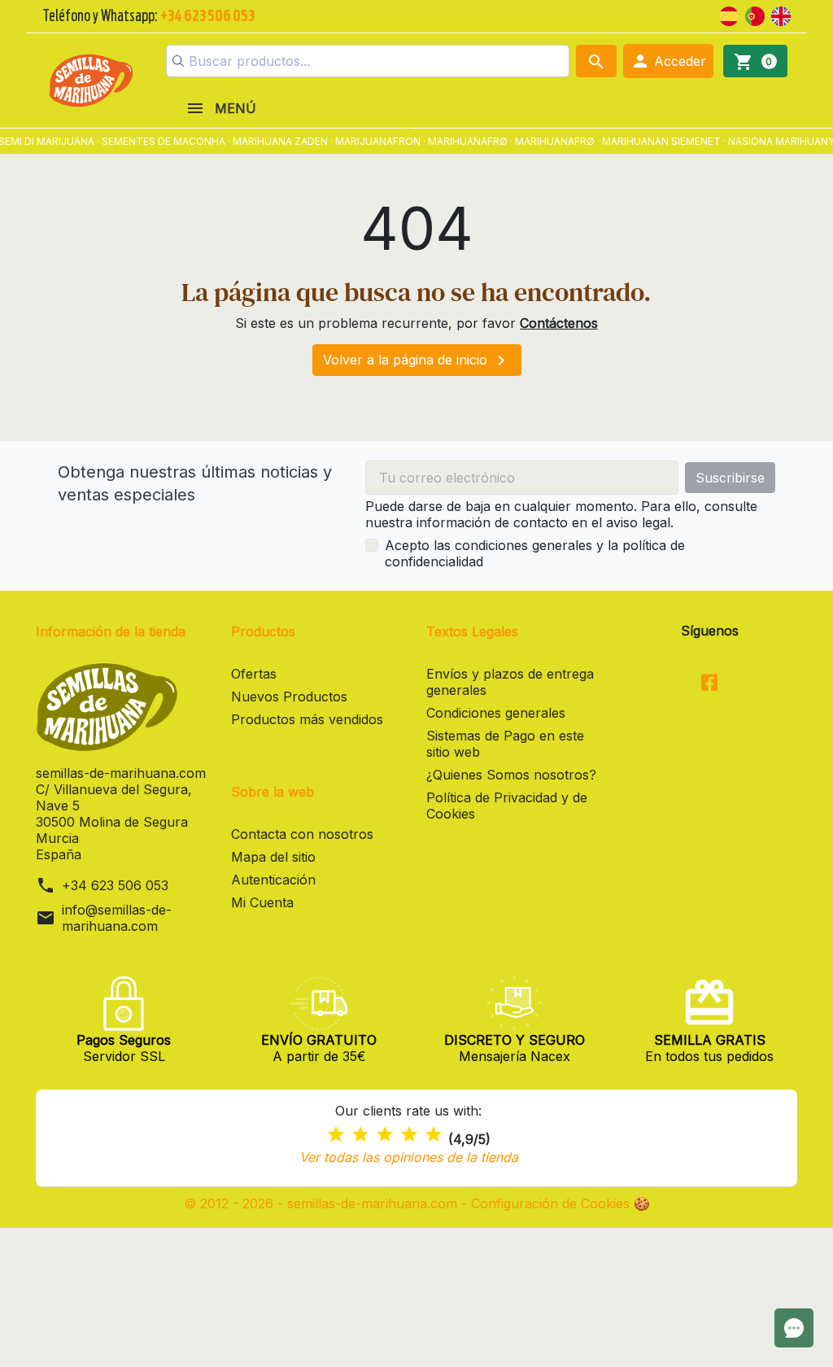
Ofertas (254, 674)
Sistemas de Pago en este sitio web (505, 743)
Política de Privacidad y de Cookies (506, 805)
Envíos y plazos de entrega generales (510, 682)
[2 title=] (360, 1134)
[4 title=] (409, 1134)
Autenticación (273, 879)
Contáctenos (559, 323)
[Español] (729, 15)
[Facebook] (709, 683)
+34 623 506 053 (115, 885)
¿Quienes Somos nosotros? (511, 774)
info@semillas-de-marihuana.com (117, 918)
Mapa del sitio (273, 857)
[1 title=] (336, 1134)
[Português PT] (755, 15)
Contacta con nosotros (302, 834)
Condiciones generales (495, 713)
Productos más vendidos (307, 719)
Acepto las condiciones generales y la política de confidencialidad (535, 553)
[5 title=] (433, 1134)
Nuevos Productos (289, 696)
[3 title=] (385, 1134)
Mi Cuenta (262, 902)
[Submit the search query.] (178, 61)
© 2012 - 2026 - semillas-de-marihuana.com (322, 1203)
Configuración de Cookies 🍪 (560, 1203)
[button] (668, 61)
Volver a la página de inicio (417, 360)
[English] (781, 15)
